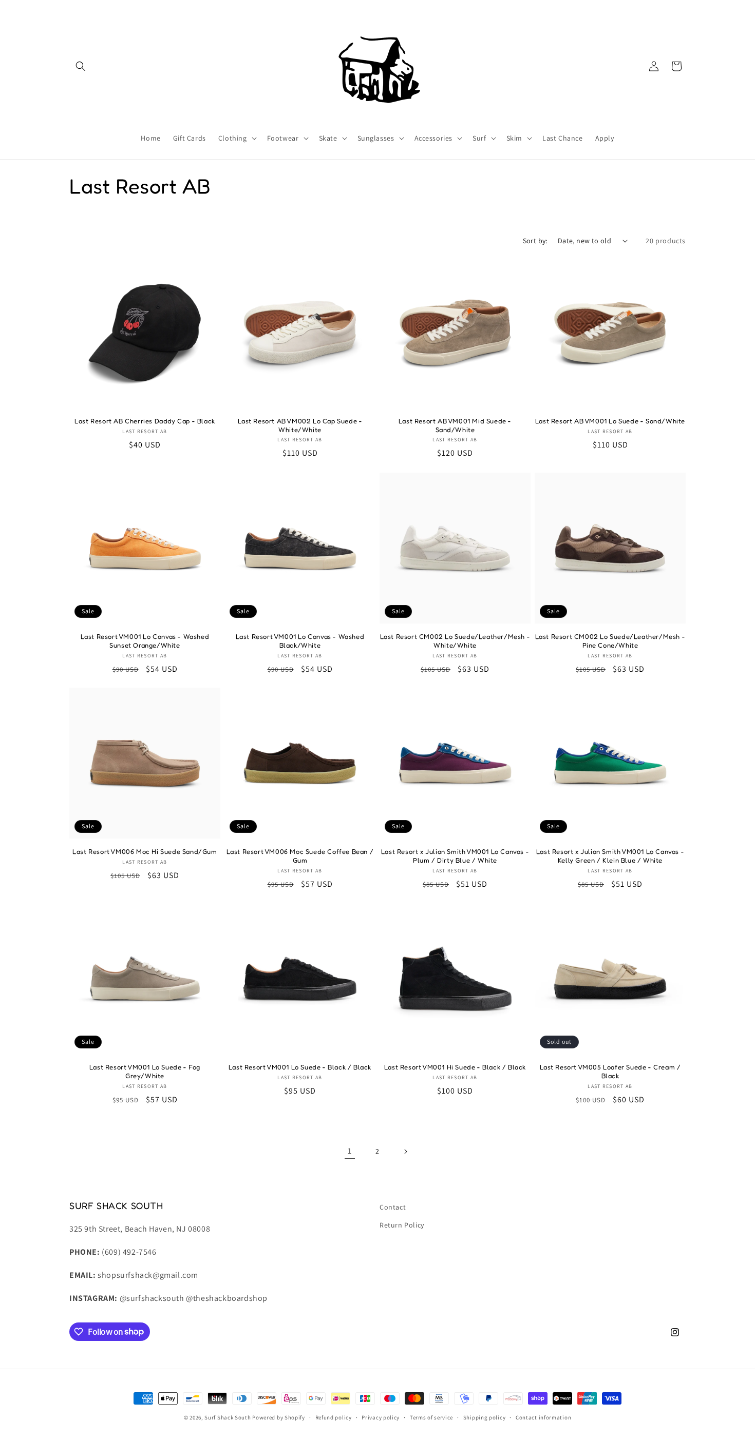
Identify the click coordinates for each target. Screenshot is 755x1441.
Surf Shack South (227, 1417)
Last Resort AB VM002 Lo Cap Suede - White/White (300, 425)
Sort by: (535, 240)
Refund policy (333, 1416)
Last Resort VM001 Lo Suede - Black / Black (300, 1067)
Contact (393, 1207)
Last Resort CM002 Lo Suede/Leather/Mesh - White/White (455, 640)
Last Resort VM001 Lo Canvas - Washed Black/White (300, 640)
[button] (80, 66)
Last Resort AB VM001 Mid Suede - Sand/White (455, 425)
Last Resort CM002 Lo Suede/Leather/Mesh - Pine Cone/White (610, 640)
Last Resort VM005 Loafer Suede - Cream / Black (610, 1071)
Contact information (543, 1416)
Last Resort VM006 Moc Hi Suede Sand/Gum (144, 851)
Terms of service (431, 1416)
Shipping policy (484, 1416)
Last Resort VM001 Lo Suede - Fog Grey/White (144, 1071)
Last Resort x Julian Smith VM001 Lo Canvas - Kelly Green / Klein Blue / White (610, 855)
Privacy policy (381, 1416)
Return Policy (402, 1225)
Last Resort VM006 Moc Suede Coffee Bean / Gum (300, 855)
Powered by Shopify (278, 1417)
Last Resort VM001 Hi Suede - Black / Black (455, 1067)
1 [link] (350, 1151)
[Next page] (405, 1151)
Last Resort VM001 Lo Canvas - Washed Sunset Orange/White (145, 640)
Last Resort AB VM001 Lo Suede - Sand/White (610, 421)
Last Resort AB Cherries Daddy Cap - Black (144, 421)
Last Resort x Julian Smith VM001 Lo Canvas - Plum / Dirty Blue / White (455, 855)
